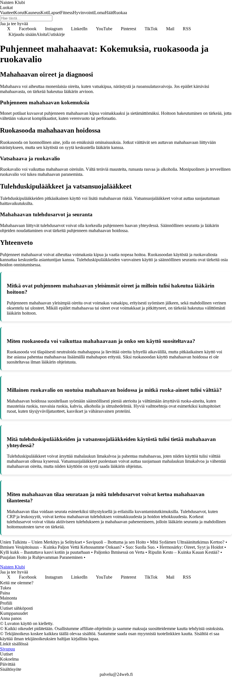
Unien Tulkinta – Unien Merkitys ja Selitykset (41, 542)
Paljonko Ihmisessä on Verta (119, 552)
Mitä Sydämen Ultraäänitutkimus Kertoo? (187, 542)
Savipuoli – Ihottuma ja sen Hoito (116, 542)
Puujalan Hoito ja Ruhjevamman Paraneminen (41, 557)
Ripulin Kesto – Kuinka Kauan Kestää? (183, 552)
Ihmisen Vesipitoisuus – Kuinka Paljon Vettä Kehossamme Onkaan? (61, 547)
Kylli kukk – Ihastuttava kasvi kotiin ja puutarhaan (45, 552)
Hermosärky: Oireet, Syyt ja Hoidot (191, 547)
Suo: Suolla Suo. (141, 547)
